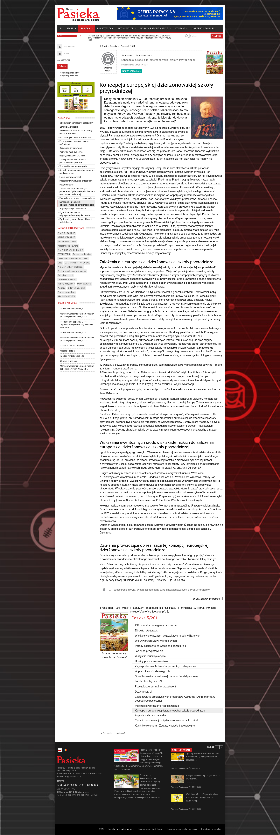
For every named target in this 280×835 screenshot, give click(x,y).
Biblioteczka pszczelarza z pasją (182, 829)
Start (70, 28)
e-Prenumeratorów (199, 589)
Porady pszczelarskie (154, 28)
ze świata (190, 782)
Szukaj (218, 36)
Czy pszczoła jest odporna (72, 346)
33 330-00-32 (93, 785)
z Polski (174, 763)
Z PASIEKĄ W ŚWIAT (67, 279)
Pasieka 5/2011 (128, 46)
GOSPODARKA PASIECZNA (77, 263)
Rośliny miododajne (82, 254)
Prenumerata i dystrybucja (150, 829)
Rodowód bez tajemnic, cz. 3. (73, 332)
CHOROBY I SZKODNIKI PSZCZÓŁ (73, 258)
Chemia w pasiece (68, 361)
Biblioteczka (105, 28)
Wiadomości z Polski (67, 241)
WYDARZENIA (64, 254)
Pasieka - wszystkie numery (121, 829)
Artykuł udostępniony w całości (72, 271)
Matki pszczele (84, 284)
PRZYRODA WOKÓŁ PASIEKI (70, 250)
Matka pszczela (67, 351)
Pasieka (85, 28)
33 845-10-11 (79, 785)
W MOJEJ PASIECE (66, 233)
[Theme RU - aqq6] (78, 14)
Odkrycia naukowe (76, 288)
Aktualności (125, 28)
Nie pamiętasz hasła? (69, 76)
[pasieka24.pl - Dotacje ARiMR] (170, 14)
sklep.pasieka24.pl (203, 28)
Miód (60, 263)
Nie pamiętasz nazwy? (70, 73)
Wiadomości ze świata (68, 246)
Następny (221, 747)
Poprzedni (217, 747)
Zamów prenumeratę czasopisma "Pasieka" (114, 655)
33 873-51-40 (66, 785)
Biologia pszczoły (66, 275)
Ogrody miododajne (67, 292)
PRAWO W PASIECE (67, 296)
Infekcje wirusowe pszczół (72, 356)
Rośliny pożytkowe (66, 284)
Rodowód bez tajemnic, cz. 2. (73, 308)
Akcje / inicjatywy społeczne (71, 267)
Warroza (61, 288)
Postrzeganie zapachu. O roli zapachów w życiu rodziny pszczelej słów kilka (76, 325)
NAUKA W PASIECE (131, 70)
